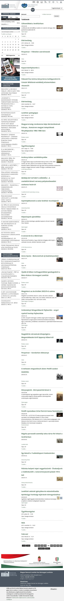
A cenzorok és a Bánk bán (32, 236)
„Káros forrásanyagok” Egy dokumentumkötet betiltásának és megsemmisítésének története (10, 263)
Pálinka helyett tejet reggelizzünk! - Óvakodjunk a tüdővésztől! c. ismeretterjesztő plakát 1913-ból (41, 471)
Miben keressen (47, 14)
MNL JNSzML (10, 161)
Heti (11, 17)
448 (55, 545)
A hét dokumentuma (26, 169)
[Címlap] (9, 5)
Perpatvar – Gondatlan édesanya (35, 353)
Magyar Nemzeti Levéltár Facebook (37, 2)
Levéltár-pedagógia (29, 113)
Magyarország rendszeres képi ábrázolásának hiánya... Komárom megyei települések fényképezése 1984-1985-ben (40, 127)
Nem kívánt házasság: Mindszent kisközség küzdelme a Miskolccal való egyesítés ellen (9, 176)
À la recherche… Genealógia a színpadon (8, 151)
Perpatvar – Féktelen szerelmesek (35, 52)
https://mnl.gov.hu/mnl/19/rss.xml (45, 2)
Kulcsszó (23, 14)
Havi (17, 17)
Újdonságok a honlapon (27, 301)
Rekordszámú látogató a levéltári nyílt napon (9, 198)
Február (24, 534)
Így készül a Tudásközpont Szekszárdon (38, 453)
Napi (4, 17)
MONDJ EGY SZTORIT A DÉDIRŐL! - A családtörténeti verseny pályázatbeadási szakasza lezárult (38, 181)
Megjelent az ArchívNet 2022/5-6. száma (38, 291)
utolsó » (48, 548)
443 (39, 545)
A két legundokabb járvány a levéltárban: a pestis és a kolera (10, 294)
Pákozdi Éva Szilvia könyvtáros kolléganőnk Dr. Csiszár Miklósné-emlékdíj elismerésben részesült (41, 82)
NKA (23, 523)
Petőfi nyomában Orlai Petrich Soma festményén (42, 411)
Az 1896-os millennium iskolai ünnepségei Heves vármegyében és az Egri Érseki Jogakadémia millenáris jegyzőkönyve (10, 211)
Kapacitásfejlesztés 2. (30, 68)
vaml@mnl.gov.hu (29, 579)
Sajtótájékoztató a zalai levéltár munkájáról (40, 201)
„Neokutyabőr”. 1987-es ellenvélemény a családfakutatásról (10, 274)
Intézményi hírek (25, 93)
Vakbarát (49, 2)
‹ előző (28, 545)
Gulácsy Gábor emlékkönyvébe (34, 157)
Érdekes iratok (25, 137)
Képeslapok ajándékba (31, 217)
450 (61, 545)
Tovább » (23, 36)
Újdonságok (24, 31)
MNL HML (10, 218)
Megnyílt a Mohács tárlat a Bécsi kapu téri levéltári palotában (10, 91)
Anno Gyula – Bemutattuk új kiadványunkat (40, 256)
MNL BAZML (10, 181)
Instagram (41, 2)
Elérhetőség (26, 40)
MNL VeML (10, 116)
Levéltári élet (24, 444)
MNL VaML (10, 168)
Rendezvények (25, 425)
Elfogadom (54, 589)
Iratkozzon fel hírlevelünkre (34, 2)
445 (45, 545)
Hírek (22, 59)
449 (58, 545)
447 (52, 545)
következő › (41, 548)
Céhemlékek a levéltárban (32, 23)
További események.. (6, 34)
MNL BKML (10, 192)
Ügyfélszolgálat (28, 146)
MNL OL (9, 94)
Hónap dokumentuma (26, 482)
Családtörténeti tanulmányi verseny (30, 192)
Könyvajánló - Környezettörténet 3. (36, 390)
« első (23, 545)
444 (42, 545)
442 (36, 545)
